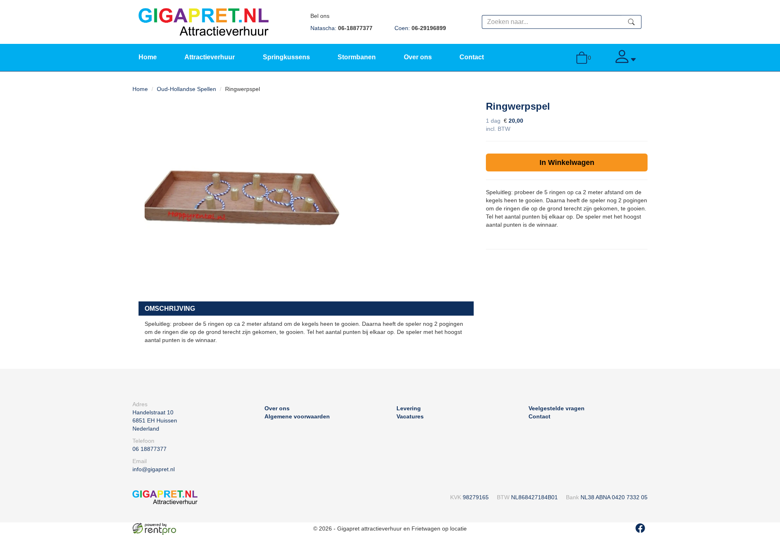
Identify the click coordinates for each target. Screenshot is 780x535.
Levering (408, 408)
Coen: (420, 28)
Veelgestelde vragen (557, 408)
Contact (471, 57)
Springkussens (286, 57)
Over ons (418, 57)
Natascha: (341, 28)
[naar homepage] (204, 21)
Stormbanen (357, 57)
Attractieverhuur (209, 57)
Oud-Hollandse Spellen (186, 89)
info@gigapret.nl (153, 469)
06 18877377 (149, 449)
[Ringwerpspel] (242, 195)
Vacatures (410, 416)
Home (148, 57)
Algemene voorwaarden (297, 416)
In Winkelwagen (567, 162)
